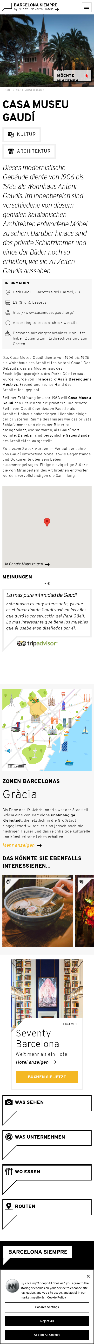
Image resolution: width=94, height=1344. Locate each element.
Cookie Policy (56, 1297)
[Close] (88, 1276)
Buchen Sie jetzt (47, 1077)
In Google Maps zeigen (24, 564)
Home (6, 90)
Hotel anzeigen (33, 1062)
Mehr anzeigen (19, 845)
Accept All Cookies (47, 1335)
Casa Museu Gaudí (31, 90)
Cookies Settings (47, 1307)
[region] (47, 1307)
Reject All (47, 1321)
